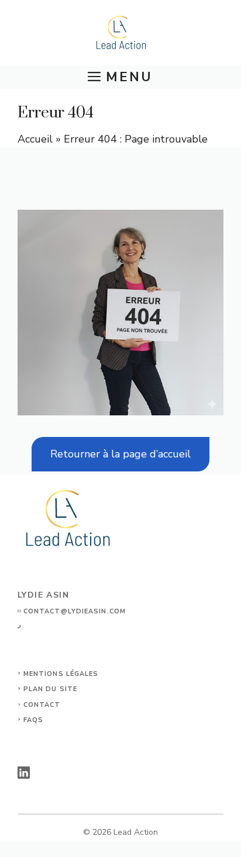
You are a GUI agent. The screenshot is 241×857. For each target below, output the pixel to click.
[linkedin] (24, 772)
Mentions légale (58, 673)
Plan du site (50, 689)
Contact (42, 704)
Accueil (35, 139)
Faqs (33, 720)
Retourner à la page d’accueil (120, 454)
